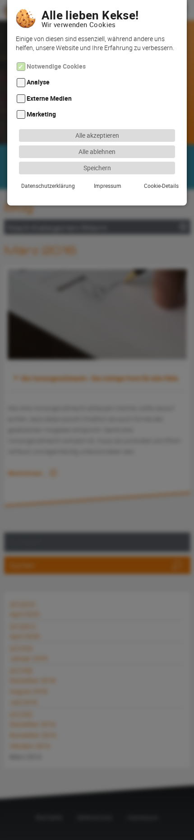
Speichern (97, 167)
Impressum (107, 185)
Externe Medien (49, 98)
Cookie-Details (161, 185)
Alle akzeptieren (97, 135)
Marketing (41, 114)
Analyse (38, 82)
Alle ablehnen (97, 151)
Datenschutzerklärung (48, 185)
